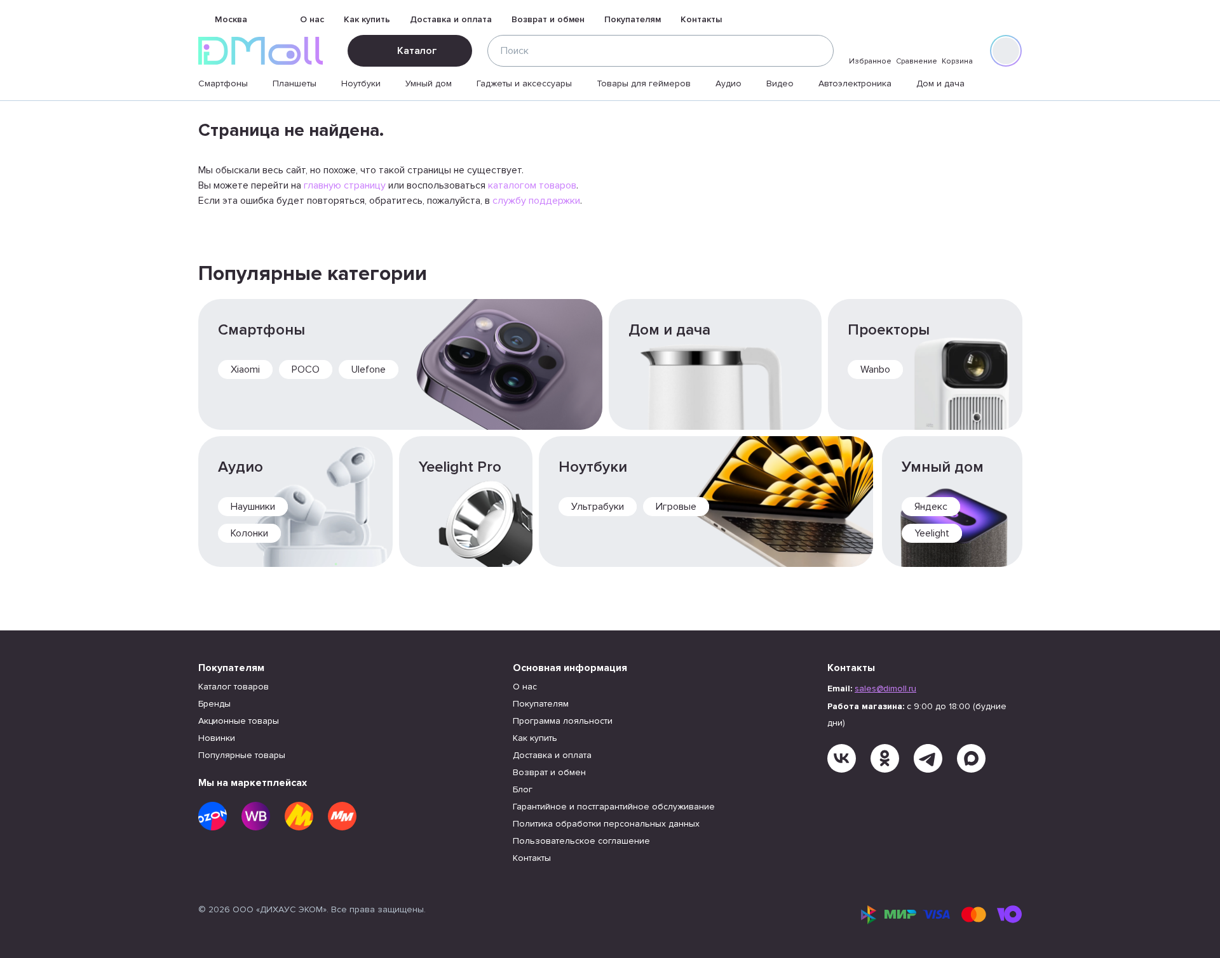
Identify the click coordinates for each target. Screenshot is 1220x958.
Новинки (216, 738)
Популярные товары (241, 755)
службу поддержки (536, 200)
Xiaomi (245, 369)
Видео (780, 83)
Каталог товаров (233, 686)
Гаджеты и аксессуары (524, 83)
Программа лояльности (563, 720)
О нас (312, 19)
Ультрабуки (597, 506)
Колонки (249, 533)
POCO (306, 369)
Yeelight (931, 533)
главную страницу (345, 185)
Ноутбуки (361, 83)
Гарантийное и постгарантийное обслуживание (614, 806)
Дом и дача (940, 83)
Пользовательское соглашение (581, 840)
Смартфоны (223, 83)
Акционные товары (238, 720)
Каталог (417, 50)
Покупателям (632, 19)
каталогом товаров (532, 185)
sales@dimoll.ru (885, 688)
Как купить (367, 19)
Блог (522, 789)
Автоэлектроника (854, 83)
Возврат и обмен (548, 19)
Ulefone (368, 369)
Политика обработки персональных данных (606, 823)
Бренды (214, 703)
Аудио (728, 83)
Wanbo (875, 369)
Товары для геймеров (644, 83)
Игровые (676, 506)
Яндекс (930, 506)
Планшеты (294, 83)
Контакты (701, 19)
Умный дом (428, 83)
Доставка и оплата (451, 19)
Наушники (253, 506)
